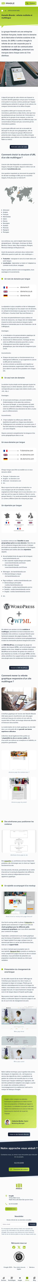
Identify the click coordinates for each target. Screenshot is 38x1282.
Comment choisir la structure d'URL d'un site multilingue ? (18, 156)
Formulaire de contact (21, 1169)
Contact (32, 3)
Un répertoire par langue (11, 505)
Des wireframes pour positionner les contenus (19, 822)
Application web (13, 11)
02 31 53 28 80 (19, 1163)
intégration (28, 922)
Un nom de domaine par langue (17, 278)
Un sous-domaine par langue (13, 442)
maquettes (7, 861)
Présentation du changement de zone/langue (17, 970)
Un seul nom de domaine (14, 377)
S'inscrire (32, 1224)
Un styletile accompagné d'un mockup (19, 885)
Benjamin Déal (15, 951)
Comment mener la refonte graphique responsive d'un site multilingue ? (16, 678)
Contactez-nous (11, 1209)
